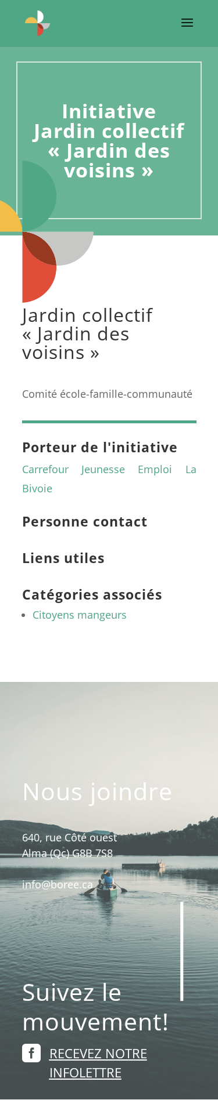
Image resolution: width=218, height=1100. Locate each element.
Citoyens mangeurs (80, 615)
